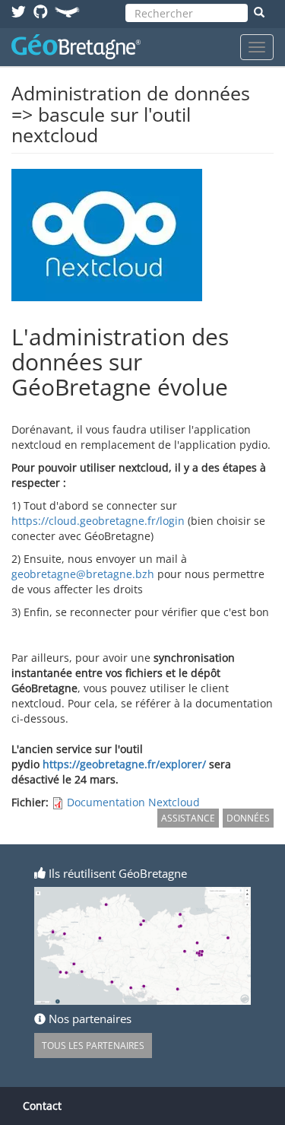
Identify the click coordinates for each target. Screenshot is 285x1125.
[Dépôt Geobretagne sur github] (40, 11)
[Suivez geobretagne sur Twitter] (18, 11)
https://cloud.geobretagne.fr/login (98, 520)
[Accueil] (76, 46)
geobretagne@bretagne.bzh (82, 574)
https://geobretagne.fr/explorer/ (124, 764)
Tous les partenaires (93, 1045)
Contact (42, 1105)
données (248, 818)
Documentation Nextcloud (133, 802)
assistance (188, 818)
